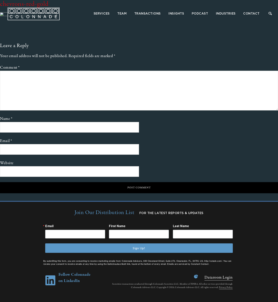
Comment (10, 67)
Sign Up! (139, 248)
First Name (117, 225)
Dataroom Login (218, 277)
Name (6, 119)
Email (6, 141)
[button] (270, 13)
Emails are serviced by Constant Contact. (188, 263)
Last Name (181, 225)
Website (7, 163)
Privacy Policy (226, 287)
